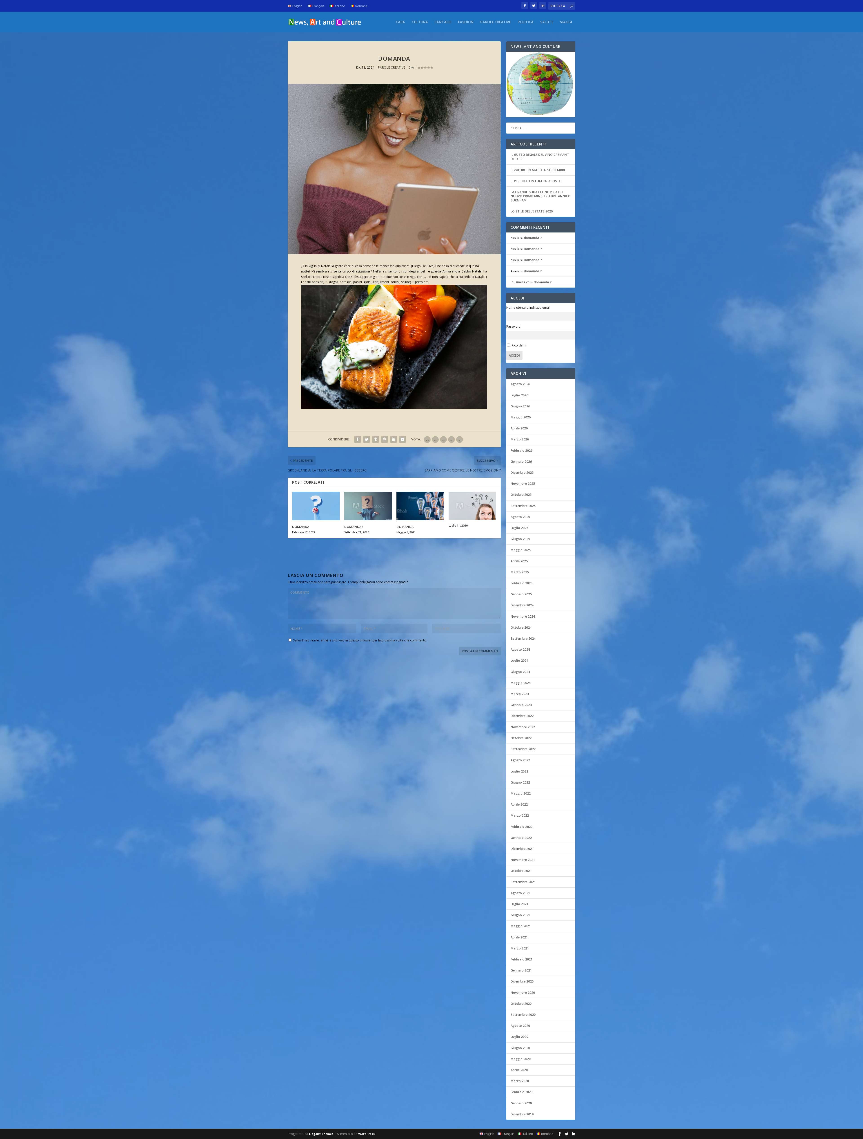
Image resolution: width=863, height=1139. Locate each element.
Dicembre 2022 (522, 716)
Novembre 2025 (523, 483)
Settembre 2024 (523, 638)
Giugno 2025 (520, 539)
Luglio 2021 (519, 904)
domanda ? (533, 238)
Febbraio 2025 (521, 583)
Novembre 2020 (523, 992)
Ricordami (519, 345)
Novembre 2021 (523, 860)
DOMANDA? (353, 527)
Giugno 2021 (520, 915)
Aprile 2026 (519, 428)
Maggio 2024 (521, 683)
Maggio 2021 (521, 926)
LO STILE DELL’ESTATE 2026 (532, 211)
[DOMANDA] (316, 506)
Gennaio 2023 (521, 705)
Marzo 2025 (520, 572)
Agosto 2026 (520, 384)
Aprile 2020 (519, 1070)
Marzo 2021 (520, 948)
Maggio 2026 (521, 417)
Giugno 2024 (520, 672)
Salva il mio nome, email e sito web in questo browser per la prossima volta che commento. (360, 640)
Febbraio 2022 (521, 826)
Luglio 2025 (519, 528)
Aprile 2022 (519, 804)
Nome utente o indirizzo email (528, 307)
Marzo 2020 (520, 1081)
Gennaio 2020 (521, 1103)
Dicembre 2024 (522, 605)
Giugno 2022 (520, 782)
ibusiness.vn (520, 282)
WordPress (366, 1134)
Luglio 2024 (519, 660)
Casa (400, 22)
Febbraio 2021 (521, 959)
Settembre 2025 (523, 506)
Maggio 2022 (521, 793)
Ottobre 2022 (521, 738)
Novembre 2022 (523, 727)
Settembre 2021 (523, 882)
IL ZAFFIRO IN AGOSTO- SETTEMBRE (538, 170)
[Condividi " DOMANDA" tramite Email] (402, 439)
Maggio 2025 (521, 550)
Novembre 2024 (523, 616)
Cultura (420, 22)
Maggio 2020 (521, 1059)
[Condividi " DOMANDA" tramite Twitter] (366, 439)
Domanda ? (533, 249)
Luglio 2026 (519, 395)
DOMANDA (300, 527)
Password (513, 326)
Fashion (466, 22)
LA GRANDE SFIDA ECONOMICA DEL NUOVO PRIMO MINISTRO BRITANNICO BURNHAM (540, 196)
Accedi (514, 355)
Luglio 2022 (519, 771)
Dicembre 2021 (522, 848)
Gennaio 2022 (521, 837)
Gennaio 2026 (521, 461)
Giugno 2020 (520, 1048)
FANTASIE (443, 22)
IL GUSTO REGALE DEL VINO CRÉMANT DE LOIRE (540, 156)
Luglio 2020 (519, 1036)
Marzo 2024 (520, 694)
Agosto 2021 (520, 893)
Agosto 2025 (520, 517)
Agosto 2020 (520, 1025)
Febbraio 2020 (521, 1092)
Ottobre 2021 (521, 871)
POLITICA (526, 22)
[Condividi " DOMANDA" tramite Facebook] (357, 439)
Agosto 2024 (520, 649)
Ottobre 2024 (521, 627)
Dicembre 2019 (522, 1114)
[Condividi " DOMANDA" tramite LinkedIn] (393, 439)
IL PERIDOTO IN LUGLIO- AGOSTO (536, 181)
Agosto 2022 (520, 760)
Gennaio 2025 (521, 594)
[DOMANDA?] (368, 506)
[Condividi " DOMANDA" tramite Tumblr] (375, 439)
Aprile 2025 (519, 561)
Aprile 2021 (519, 937)
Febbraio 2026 (521, 450)
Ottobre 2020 (521, 1003)
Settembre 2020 (523, 1014)
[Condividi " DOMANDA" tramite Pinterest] (384, 439)
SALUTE (546, 22)
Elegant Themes (321, 1134)
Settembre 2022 (523, 749)
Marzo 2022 (520, 815)
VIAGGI (566, 22)
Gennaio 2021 (521, 970)
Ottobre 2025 (521, 494)
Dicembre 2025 (522, 472)
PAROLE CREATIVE (495, 22)
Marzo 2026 (520, 439)
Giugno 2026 (520, 406)
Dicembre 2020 (522, 981)
